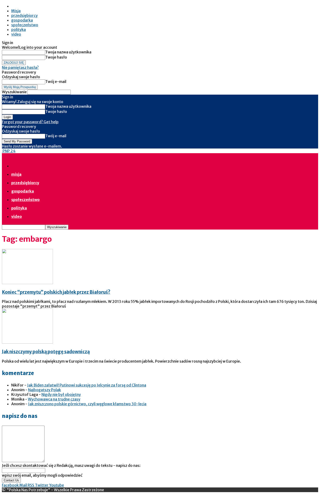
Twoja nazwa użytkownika (68, 52)
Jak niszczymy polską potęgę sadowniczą (46, 351)
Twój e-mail (55, 81)
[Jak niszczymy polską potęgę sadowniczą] (27, 342)
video (16, 34)
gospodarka (22, 20)
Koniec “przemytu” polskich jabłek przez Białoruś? (56, 292)
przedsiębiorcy (24, 15)
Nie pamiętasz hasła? (20, 67)
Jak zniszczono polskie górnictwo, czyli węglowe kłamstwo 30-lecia (87, 403)
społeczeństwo (24, 24)
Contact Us (11, 480)
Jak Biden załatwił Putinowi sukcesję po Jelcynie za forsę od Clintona (86, 385)
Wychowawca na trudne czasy (54, 399)
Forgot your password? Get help (30, 121)
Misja (16, 10)
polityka (18, 29)
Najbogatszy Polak (44, 389)
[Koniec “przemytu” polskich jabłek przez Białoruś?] (27, 282)
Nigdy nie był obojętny (61, 394)
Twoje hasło (56, 57)
